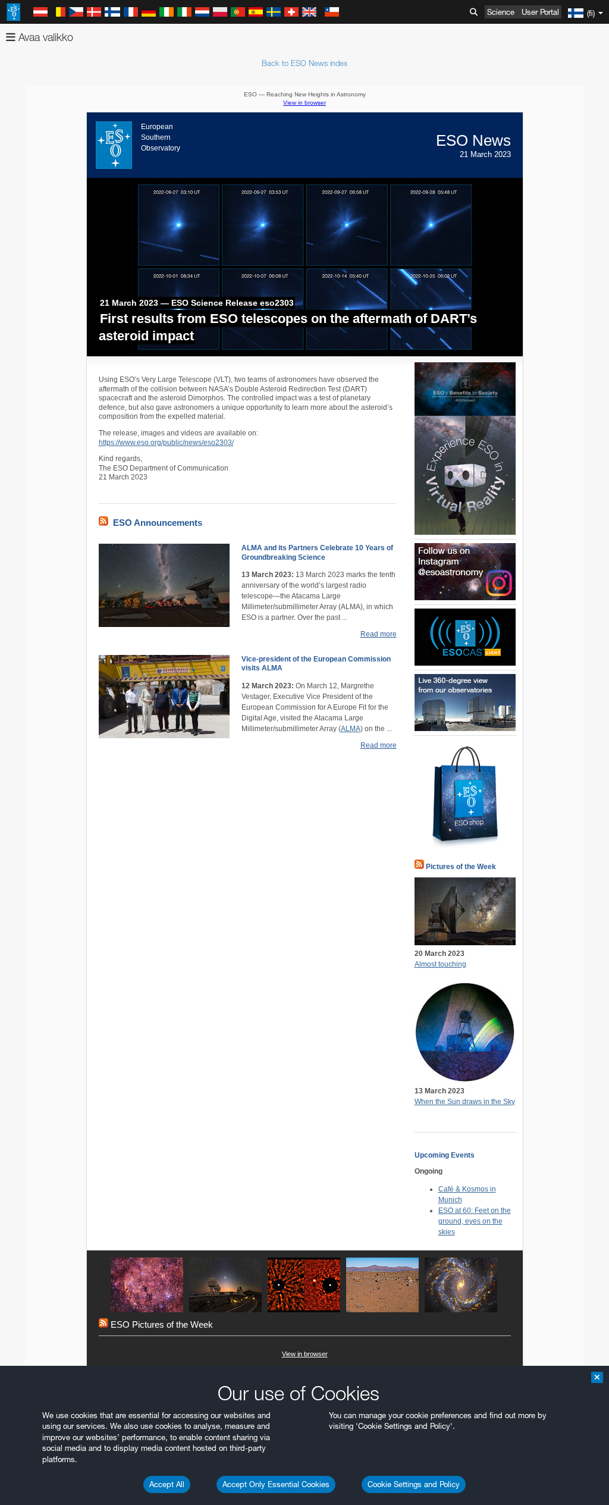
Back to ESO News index (304, 63)
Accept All (166, 1484)
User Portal (540, 12)
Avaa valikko (44, 37)
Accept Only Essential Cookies (275, 1484)
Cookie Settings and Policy (414, 1484)
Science (500, 12)
